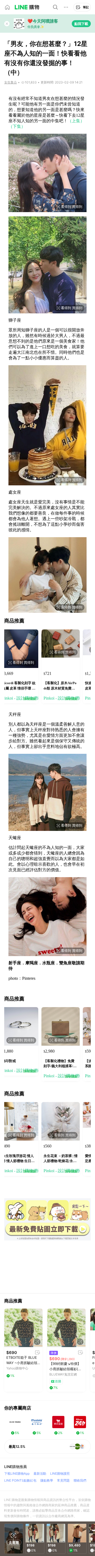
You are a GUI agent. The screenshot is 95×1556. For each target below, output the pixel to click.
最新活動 (40, 1473)
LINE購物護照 (60, 1473)
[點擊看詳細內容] (23, 1328)
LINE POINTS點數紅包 (20, 1480)
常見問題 (63, 1480)
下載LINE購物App (17, 1473)
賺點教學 (46, 1480)
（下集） (16, 126)
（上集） (76, 121)
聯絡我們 (80, 1480)
